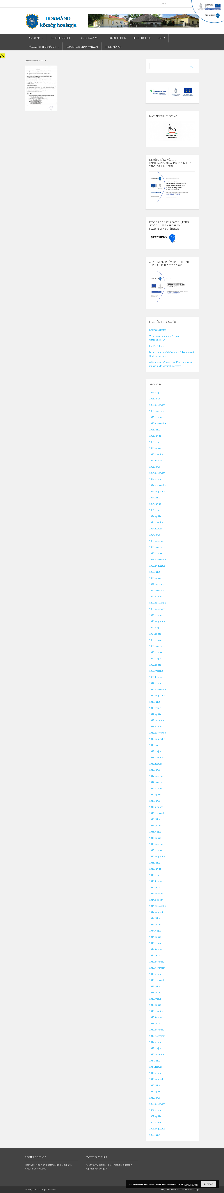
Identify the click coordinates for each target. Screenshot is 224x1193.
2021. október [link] (156, 615)
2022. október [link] (156, 596)
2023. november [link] (157, 547)
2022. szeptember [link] (157, 603)
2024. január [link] (155, 535)
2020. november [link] (157, 646)
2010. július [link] (154, 1085)
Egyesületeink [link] (117, 38)
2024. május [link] (155, 510)
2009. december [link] (157, 1104)
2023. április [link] (155, 578)
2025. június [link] (155, 436)
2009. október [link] (156, 1110)
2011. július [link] (154, 1060)
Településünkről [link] (60, 38)
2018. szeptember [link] (157, 733)
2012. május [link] (155, 1048)
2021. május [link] (155, 627)
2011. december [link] (157, 1054)
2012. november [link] (157, 1036)
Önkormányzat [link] (89, 38)
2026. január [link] (155, 398)
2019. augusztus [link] (157, 695)
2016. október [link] (156, 807)
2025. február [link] (155, 460)
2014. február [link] (155, 949)
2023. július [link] (154, 572)
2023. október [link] (156, 553)
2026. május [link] (155, 392)
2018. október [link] (156, 726)
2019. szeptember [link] (157, 689)
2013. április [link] (155, 1005)
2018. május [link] (155, 751)
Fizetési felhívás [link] (156, 346)
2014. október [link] (156, 900)
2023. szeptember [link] (157, 559)
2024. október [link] (156, 479)
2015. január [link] (155, 887)
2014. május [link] (155, 931)
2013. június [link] (155, 992)
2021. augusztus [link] (157, 621)
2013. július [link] (154, 986)
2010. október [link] (156, 1073)
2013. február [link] (155, 1017)
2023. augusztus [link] (157, 566)
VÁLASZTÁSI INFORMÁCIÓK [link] (42, 47)
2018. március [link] (156, 757)
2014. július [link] (154, 918)
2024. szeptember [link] (157, 485)
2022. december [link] (157, 584)
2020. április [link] (155, 665)
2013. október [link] (156, 974)
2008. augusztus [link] (157, 1128)
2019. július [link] (154, 702)
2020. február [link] (155, 677)
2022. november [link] (157, 590)
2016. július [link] (154, 819)
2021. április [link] (155, 634)
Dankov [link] (172, 1189)
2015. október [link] (156, 850)
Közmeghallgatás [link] (157, 330)
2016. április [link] (155, 838)
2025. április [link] (155, 448)
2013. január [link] (155, 1023)
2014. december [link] (157, 893)
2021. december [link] (157, 609)
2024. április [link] (155, 516)
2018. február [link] (155, 764)
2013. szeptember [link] (157, 980)
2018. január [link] (155, 770)
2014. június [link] (155, 924)
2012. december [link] (157, 1029)
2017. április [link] (155, 794)
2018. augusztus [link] (157, 739)
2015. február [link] (155, 881)
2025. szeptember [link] (157, 423)
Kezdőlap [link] (34, 38)
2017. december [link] (157, 776)
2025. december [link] (157, 405)
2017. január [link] (155, 801)
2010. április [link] (155, 1091)
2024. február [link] (155, 528)
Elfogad (208, 1184)
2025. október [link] (156, 417)
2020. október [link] (156, 652)
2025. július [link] (154, 429)
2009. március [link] (156, 1122)
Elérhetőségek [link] (142, 38)
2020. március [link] (156, 671)
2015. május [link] (155, 875)
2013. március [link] (156, 1011)
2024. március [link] (156, 522)
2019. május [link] (155, 708)
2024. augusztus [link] (157, 491)
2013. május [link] (155, 999)
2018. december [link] (157, 720)
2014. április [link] (155, 937)
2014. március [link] (156, 943)
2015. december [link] (157, 844)
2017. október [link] (156, 788)
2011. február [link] (155, 1067)
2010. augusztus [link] (157, 1079)
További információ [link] (190, 1184)
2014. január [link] (155, 955)
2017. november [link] (157, 782)
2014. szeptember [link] (157, 906)
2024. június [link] (155, 504)
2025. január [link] (155, 467)
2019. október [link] (156, 683)
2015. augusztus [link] (157, 856)
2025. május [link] (155, 442)
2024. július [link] (154, 497)
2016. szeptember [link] (157, 813)
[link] (2, 55)
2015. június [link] (155, 869)
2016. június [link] (155, 825)
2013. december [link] (157, 962)
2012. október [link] (156, 1042)
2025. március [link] (156, 454)
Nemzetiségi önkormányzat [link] (82, 47)
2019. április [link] (155, 714)
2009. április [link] (155, 1116)
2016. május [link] (155, 832)
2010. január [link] (155, 1098)
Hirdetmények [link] (113, 47)
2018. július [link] (154, 745)
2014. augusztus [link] (157, 912)
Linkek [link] (161, 38)
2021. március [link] (156, 640)
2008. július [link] (154, 1135)
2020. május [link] (155, 658)
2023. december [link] (157, 541)
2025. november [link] (157, 411)
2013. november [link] (157, 968)
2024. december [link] (157, 473)
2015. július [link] (154, 863)
